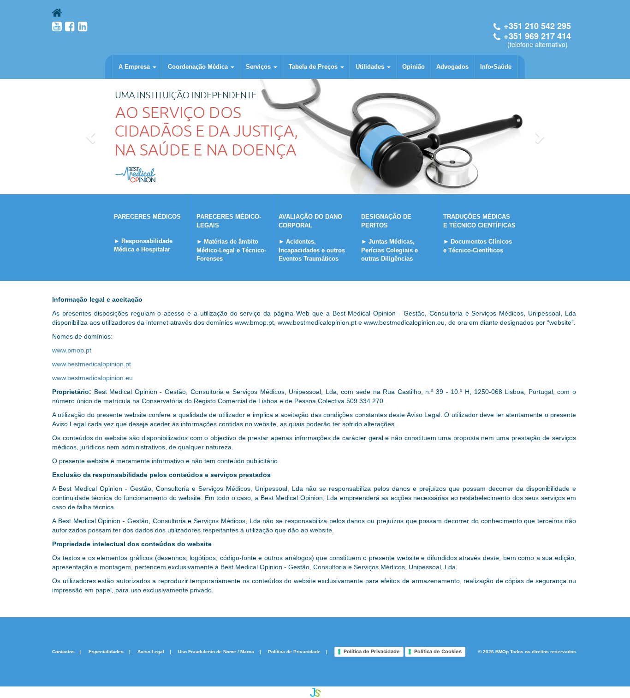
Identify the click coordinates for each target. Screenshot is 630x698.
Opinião (413, 66)
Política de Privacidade (294, 651)
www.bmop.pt (71, 350)
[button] (91, 136)
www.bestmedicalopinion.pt (91, 364)
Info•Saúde (495, 66)
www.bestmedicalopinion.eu (92, 378)
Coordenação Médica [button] (199, 66)
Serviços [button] (259, 66)
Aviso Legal (150, 651)
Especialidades (106, 651)
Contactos (63, 651)
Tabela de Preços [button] (314, 66)
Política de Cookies (438, 651)
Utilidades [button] (371, 66)
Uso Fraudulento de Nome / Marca (216, 651)
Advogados (452, 66)
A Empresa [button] (135, 66)
